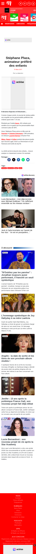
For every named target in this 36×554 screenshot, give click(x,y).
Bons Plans (18, 508)
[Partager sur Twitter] (13, 160)
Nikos (3, 139)
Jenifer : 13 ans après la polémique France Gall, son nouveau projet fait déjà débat (17, 401)
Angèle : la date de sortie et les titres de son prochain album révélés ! (17, 358)
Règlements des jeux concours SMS (18, 541)
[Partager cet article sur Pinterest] (18, 160)
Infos (18, 510)
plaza (20, 168)
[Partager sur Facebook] (8, 160)
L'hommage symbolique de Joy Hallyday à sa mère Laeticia (17, 316)
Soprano (4, 133)
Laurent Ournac (14, 135)
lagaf (16, 168)
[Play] (2, 16)
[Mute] (34, 10)
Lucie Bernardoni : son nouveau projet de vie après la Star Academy (17, 442)
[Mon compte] (33, 3)
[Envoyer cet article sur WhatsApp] (23, 160)
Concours (18, 515)
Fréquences (18, 502)
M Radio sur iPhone (18, 531)
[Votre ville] (21, 3)
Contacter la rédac (18, 517)
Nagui (8, 139)
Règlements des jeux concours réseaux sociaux (18, 539)
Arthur (14, 139)
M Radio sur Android (18, 533)
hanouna (4, 168)
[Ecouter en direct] (25, 3)
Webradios (9, 24)
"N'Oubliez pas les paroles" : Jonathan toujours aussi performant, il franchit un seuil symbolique (17, 276)
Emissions (21, 24)
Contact (18, 498)
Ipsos (17, 123)
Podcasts (18, 523)
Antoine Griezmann (16, 133)
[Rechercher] (29, 3)
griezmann (10, 168)
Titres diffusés (18, 500)
